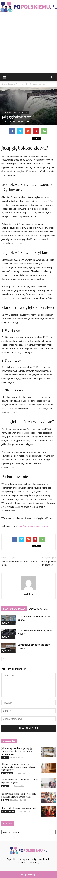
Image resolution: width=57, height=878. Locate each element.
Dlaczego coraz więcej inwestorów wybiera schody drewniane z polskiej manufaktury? (18, 767)
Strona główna (7, 84)
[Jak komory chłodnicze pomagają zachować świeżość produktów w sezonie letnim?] (48, 752)
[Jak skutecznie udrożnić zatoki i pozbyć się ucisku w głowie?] (48, 783)
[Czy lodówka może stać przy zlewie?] (8, 648)
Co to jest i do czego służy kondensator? (43, 563)
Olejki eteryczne (8, 811)
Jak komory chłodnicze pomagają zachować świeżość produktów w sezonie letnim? (16, 751)
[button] (53, 77)
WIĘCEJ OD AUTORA (38, 609)
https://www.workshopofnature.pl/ (33, 526)
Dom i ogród (7, 112)
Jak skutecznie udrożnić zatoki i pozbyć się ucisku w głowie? (19, 781)
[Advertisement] (28, 43)
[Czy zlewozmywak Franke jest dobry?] (8, 620)
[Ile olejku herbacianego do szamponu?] (48, 811)
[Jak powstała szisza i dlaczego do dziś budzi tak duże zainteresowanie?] (48, 797)
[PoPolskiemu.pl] (28, 7)
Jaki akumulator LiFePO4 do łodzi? (14, 563)
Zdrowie (5, 786)
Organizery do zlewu (21, 112)
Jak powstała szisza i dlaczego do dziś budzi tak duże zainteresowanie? (18, 795)
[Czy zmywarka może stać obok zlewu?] (8, 634)
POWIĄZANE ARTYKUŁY (14, 609)
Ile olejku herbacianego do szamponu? (19, 807)
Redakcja (28, 594)
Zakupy (5, 757)
